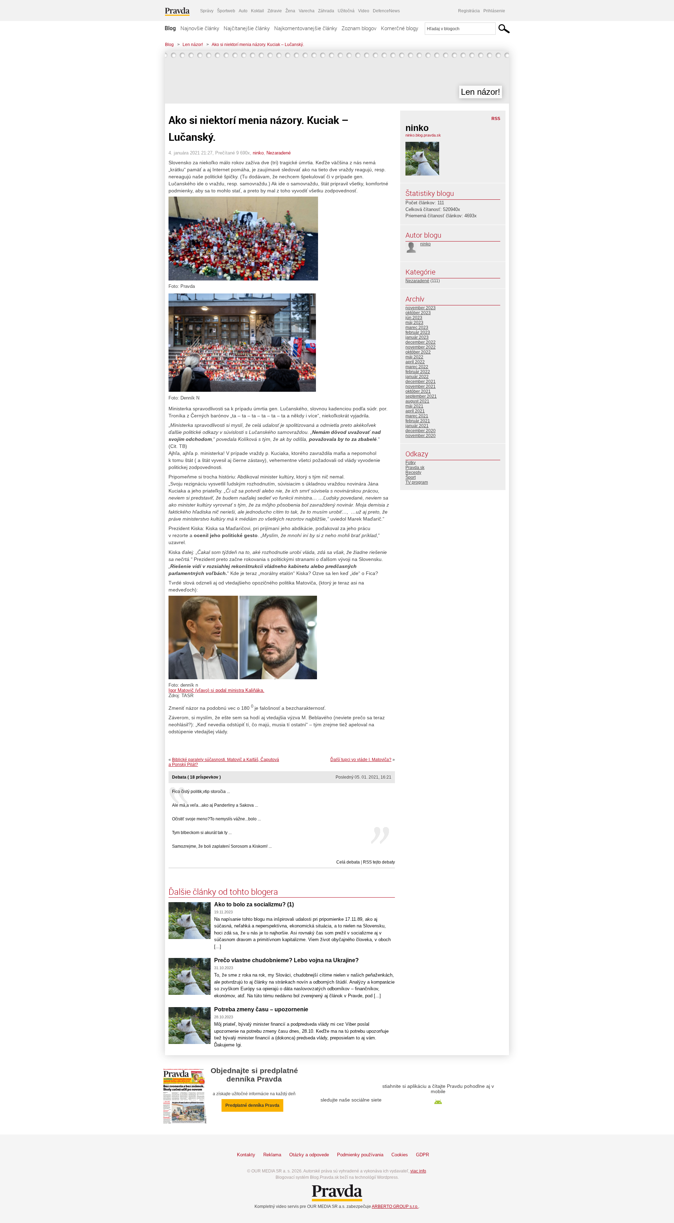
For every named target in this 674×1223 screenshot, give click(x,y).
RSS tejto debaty (379, 862)
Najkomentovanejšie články (305, 28)
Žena (290, 10)
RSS (495, 118)
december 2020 (420, 430)
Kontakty (246, 1154)
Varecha (307, 10)
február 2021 (417, 420)
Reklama (272, 1154)
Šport (410, 477)
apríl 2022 (415, 361)
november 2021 (420, 386)
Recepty (413, 472)
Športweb (226, 10)
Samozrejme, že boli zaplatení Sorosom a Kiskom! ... (222, 846)
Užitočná (346, 10)
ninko (258, 153)
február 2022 (417, 371)
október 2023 (418, 312)
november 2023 (420, 307)
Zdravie (274, 10)
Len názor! (193, 44)
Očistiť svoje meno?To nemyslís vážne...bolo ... (216, 819)
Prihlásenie (494, 10)
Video (363, 10)
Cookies (399, 1154)
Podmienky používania (360, 1154)
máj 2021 (414, 406)
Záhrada (326, 10)
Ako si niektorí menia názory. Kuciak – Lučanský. (258, 44)
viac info (418, 1171)
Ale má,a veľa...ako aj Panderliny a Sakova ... (215, 805)
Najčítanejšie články (247, 28)
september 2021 (421, 396)
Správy (206, 10)
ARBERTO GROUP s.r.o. (395, 1206)
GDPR (422, 1154)
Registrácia (469, 10)
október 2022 (418, 352)
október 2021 (418, 391)
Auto (243, 10)
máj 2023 (414, 322)
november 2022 (420, 347)
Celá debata (348, 862)
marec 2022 (416, 366)
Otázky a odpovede (309, 1154)
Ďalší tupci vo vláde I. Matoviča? (360, 759)
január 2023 (417, 337)
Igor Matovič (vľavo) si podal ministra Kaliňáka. (216, 690)
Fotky (410, 462)
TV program (416, 482)
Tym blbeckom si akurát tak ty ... (202, 832)
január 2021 (417, 425)
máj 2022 (414, 357)
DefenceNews (386, 10)
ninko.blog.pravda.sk (423, 135)
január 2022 (417, 376)
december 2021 (420, 381)
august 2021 (417, 401)
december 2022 (420, 342)
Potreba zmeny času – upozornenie (261, 1009)
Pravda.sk (414, 467)
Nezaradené (278, 153)
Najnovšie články (199, 28)
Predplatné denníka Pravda (252, 1105)
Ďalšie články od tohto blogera (223, 891)
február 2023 (417, 332)
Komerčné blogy (399, 28)
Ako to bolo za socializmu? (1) (254, 904)
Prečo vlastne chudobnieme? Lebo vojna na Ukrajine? (286, 960)
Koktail (257, 10)
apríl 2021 (415, 411)
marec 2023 (416, 327)
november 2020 (420, 435)
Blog (170, 28)
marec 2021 (416, 416)
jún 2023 (413, 317)
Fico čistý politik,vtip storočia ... (201, 791)
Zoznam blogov (359, 28)
